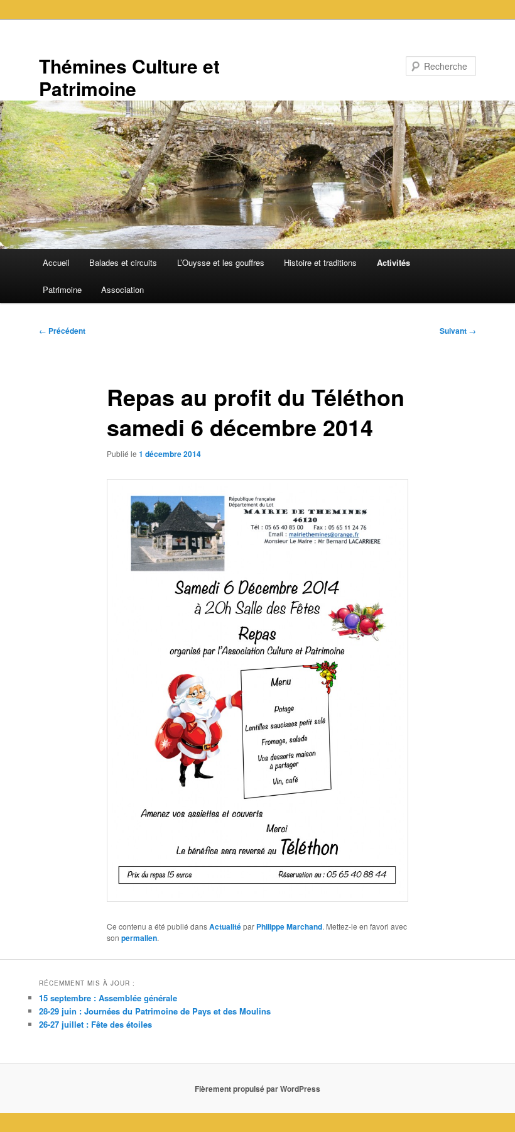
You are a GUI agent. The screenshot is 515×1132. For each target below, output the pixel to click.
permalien (139, 937)
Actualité (225, 926)
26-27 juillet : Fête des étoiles (95, 1024)
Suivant (458, 330)
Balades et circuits (123, 262)
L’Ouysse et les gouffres (220, 262)
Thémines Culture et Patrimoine (129, 77)
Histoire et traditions (320, 262)
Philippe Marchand (289, 926)
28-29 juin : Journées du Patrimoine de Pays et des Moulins (155, 1011)
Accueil (56, 262)
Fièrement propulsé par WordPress (257, 1088)
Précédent (62, 330)
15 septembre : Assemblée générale (108, 998)
